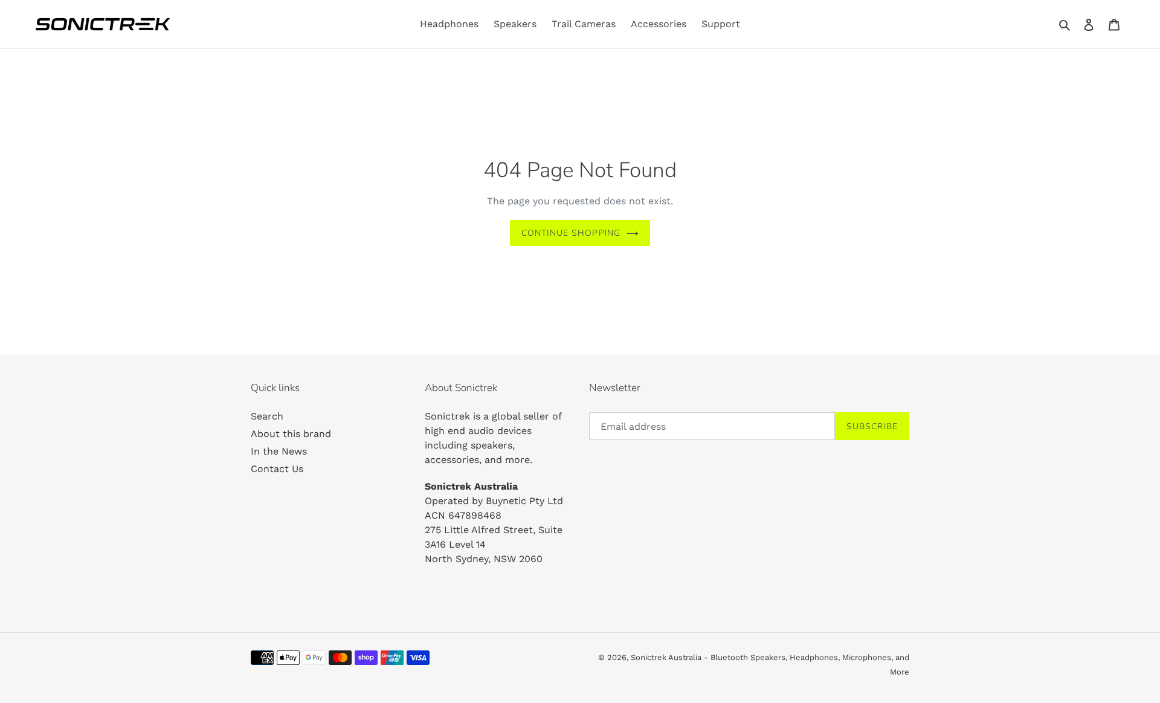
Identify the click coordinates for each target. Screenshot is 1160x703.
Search (267, 416)
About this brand (291, 433)
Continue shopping (570, 233)
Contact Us (277, 469)
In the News (279, 451)
